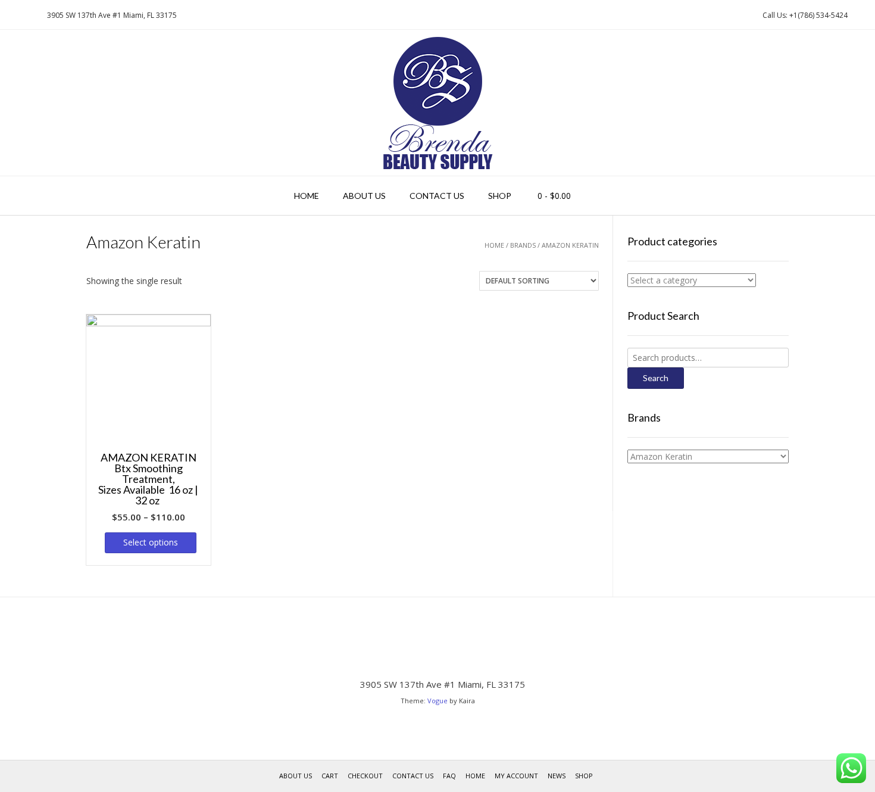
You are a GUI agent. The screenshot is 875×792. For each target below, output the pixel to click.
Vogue (437, 700)
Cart (329, 775)
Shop (499, 196)
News (556, 775)
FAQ (449, 775)
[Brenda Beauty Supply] (438, 103)
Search (655, 378)
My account (516, 775)
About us (364, 196)
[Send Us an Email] (12, 15)
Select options (150, 542)
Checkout (365, 775)
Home (306, 196)
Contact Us (437, 196)
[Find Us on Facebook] (26, 15)
